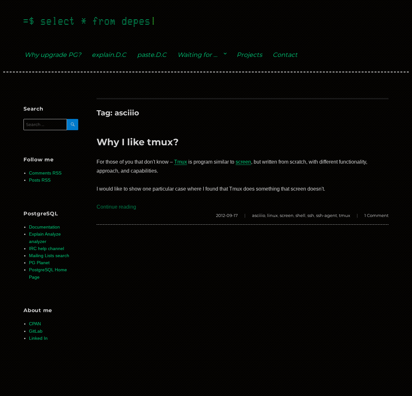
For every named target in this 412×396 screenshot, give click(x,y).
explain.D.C (109, 55)
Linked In (38, 338)
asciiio (258, 215)
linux (272, 215)
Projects (249, 55)
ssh (310, 215)
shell (300, 215)
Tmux (180, 162)
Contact (285, 55)
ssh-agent (326, 215)
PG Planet (39, 262)
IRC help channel (46, 248)
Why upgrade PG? (52, 55)
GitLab (35, 331)
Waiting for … (197, 55)
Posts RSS (40, 180)
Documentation (44, 227)
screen (243, 162)
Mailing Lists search (49, 255)
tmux (344, 215)
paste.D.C (151, 55)
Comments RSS (45, 173)
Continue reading (116, 207)
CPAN (35, 323)
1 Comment (376, 215)
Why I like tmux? (138, 142)
